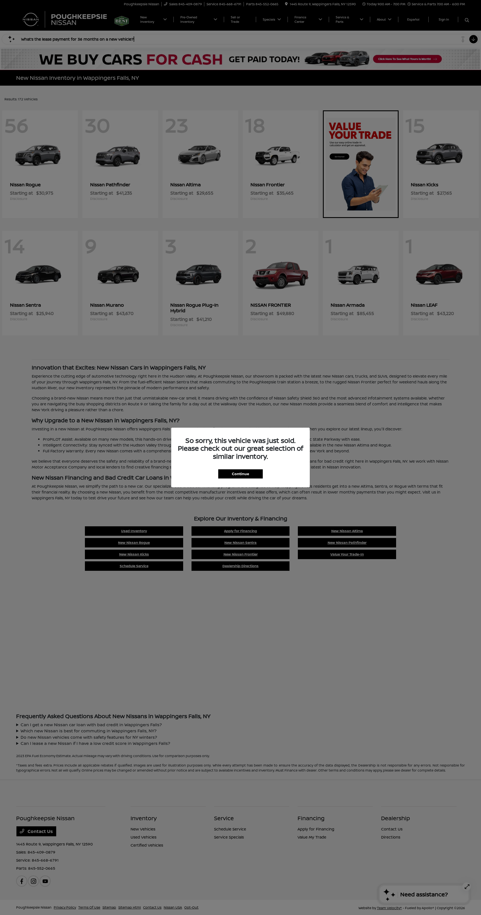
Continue (240, 473)
